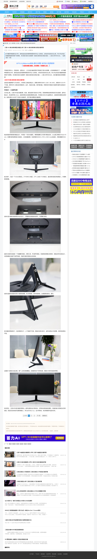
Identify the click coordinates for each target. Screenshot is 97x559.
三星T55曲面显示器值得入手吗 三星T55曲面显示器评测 (31, 452)
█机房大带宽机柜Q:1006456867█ (80, 21)
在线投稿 (65, 554)
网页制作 (15, 12)
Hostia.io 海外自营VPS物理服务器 (58, 21)
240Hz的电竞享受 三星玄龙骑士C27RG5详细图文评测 (31, 491)
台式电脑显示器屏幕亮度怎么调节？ (81, 120)
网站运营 (74, 12)
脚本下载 (38, 12)
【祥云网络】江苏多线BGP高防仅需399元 (82, 27)
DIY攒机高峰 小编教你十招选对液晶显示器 (16, 539)
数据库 (45, 12)
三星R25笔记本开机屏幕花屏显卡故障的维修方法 (18, 520)
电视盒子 (89, 82)
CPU (73, 79)
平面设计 (82, 12)
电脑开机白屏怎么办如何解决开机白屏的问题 (83, 133)
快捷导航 (90, 1)
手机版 (68, 1)
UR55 (14, 443)
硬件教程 (13, 43)
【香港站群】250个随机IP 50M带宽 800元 (37, 25)
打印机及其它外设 (89, 84)
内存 (89, 77)
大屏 (25, 443)
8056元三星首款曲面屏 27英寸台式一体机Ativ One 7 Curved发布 (22, 510)
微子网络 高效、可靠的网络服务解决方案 (59, 27)
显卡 (84, 79)
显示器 (17, 43)
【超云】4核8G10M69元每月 (34, 29)
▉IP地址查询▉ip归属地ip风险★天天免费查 (37, 23)
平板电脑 (84, 82)
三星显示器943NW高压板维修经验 (14, 529)
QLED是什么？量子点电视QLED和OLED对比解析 (18, 500)
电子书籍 (59, 12)
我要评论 (31, 50)
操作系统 (66, 12)
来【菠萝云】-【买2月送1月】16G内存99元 (15, 21)
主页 (10, 43)
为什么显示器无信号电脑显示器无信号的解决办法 (85, 131)
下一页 (38, 415)
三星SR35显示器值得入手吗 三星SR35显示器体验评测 (31, 462)
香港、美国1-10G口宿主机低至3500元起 (59, 25)
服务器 (51, 12)
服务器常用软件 (13, 1)
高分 (18, 443)
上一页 (25, 415)
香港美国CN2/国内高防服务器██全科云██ (15, 31)
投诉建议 (60, 554)
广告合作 (37, 554)
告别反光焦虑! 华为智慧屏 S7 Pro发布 (81, 154)
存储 (78, 79)
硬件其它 (73, 87)
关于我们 (32, 554)
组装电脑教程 (73, 84)
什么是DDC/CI (76, 138)
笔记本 (78, 77)
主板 (84, 77)
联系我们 (43, 554)
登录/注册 (60, 1)
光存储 (73, 82)
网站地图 (54, 554)
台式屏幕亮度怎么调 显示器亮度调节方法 (83, 126)
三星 (10, 443)
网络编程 (22, 12)
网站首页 (7, 12)
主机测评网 (21, 1)
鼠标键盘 (78, 82)
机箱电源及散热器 (84, 84)
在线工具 (28, 1)
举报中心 (76, 1)
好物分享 (73, 77)
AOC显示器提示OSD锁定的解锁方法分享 (82, 129)
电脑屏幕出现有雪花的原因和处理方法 (82, 135)
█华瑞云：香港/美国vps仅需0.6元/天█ (59, 29)
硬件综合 (78, 84)
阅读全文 (45, 415)
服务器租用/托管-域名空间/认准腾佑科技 (81, 29)
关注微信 (84, 1)
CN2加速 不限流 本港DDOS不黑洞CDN (36, 20)
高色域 (21, 443)
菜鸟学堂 (6, 1)
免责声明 (48, 554)
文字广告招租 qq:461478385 (56, 20)
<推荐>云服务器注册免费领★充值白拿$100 (15, 20)
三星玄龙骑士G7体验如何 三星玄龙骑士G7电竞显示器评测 (32, 471)
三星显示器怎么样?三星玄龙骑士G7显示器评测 (29, 481)
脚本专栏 (30, 12)
